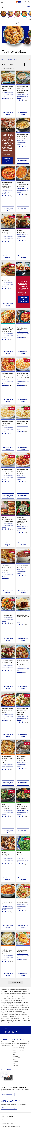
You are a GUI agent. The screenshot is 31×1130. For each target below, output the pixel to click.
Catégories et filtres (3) (11, 59)
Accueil (2, 23)
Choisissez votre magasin (8, 113)
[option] (3, 15)
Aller (28, 6)
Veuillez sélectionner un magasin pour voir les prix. (7, 94)
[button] (2, 2)
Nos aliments (8, 23)
